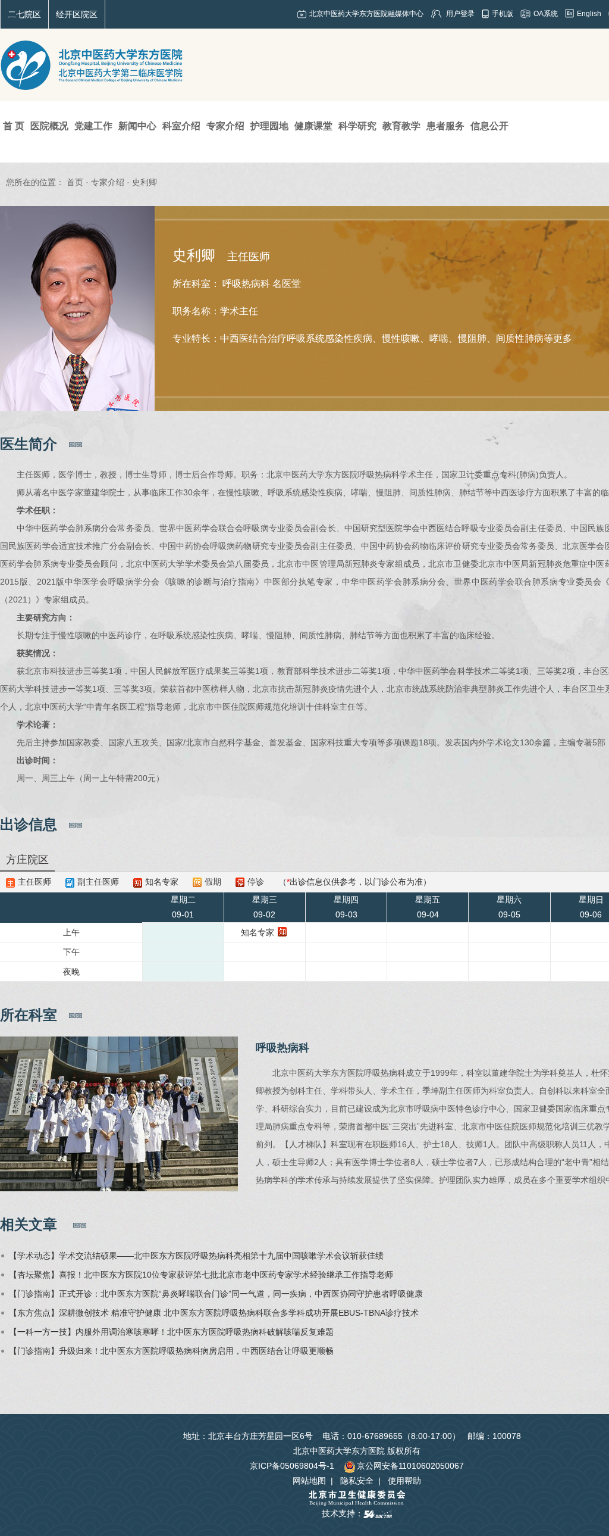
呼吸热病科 (282, 1048)
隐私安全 (356, 1480)
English (589, 14)
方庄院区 (27, 860)
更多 (562, 338)
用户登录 (460, 14)
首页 (75, 182)
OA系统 (545, 14)
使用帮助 (404, 1480)
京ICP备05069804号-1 (292, 1466)
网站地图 (309, 1480)
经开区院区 (77, 14)
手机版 (502, 14)
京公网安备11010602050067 (410, 1466)
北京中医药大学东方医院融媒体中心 (366, 14)
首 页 (13, 126)
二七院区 (24, 14)
